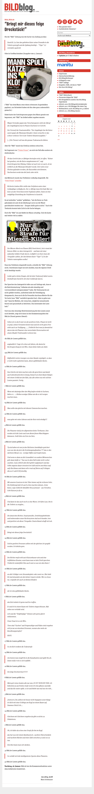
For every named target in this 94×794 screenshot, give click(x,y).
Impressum (63, 74)
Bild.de (11, 20)
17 (58, 131)
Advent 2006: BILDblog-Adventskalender (73, 104)
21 (69, 131)
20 (66, 131)
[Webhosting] (65, 66)
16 (74, 129)
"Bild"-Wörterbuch (65, 95)
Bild (6, 20)
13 (66, 129)
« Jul (58, 139)
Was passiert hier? (65, 27)
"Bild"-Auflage (64, 83)
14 (69, 129)
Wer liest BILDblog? (66, 87)
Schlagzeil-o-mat (64, 80)
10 (58, 129)
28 (69, 133)
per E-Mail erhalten (69, 56)
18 (61, 131)
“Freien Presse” (23, 150)
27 (66, 133)
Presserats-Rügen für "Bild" (68, 97)
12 (64, 129)
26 (64, 133)
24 (58, 133)
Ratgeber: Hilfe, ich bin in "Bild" (70, 85)
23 (74, 131)
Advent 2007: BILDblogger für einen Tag (73, 106)
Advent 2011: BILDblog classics (69, 111)
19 (64, 131)
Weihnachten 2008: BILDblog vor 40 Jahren (74, 109)
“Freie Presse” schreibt (13, 181)
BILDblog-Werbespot (66, 78)
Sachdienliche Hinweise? (67, 29)
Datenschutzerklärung (66, 76)
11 (61, 129)
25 (61, 133)
